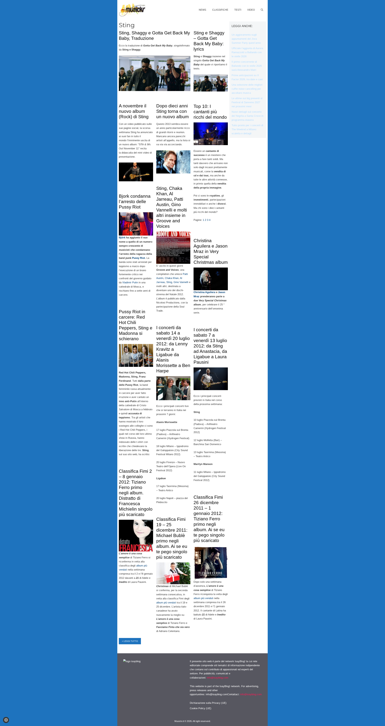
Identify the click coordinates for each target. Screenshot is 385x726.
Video (251, 10)
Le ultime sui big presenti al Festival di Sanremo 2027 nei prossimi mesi (247, 102)
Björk (122, 237)
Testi (237, 10)
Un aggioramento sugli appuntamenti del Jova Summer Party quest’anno (246, 38)
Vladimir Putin (130, 282)
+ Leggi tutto (130, 641)
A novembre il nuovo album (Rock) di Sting (134, 111)
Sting (169, 282)
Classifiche (220, 10)
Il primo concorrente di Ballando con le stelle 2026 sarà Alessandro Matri (247, 65)
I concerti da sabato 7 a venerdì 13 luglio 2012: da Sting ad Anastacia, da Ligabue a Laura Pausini (210, 346)
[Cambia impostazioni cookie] (6, 720)
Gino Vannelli (181, 282)
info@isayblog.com (217, 677)
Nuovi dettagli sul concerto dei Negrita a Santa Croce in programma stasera (247, 115)
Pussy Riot (138, 258)
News (202, 10)
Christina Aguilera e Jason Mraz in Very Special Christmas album (211, 251)
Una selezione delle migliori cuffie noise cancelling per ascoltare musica (247, 88)
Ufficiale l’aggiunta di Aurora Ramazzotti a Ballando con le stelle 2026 (247, 52)
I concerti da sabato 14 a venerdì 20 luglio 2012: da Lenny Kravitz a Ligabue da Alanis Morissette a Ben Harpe (173, 349)
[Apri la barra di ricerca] (262, 10)
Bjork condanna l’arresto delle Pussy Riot (135, 201)
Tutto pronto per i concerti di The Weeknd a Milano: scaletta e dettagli (247, 129)
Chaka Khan (172, 278)
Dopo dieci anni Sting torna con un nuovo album (172, 111)
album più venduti (203, 598)
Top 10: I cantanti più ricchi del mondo (210, 112)
